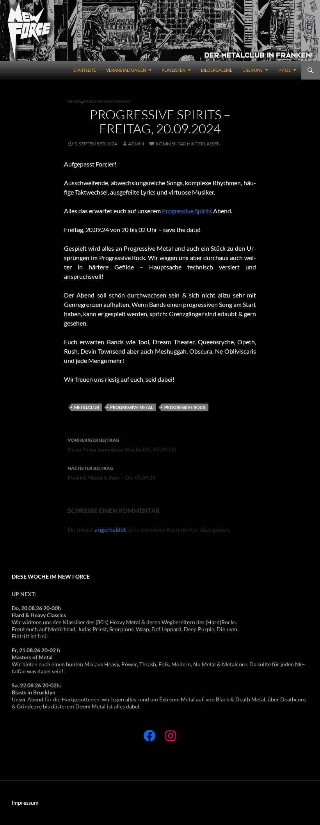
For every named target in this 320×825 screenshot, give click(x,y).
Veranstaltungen (126, 70)
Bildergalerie (216, 70)
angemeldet (110, 529)
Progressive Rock (185, 407)
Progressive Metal (131, 407)
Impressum (25, 802)
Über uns (252, 70)
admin (136, 144)
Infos (284, 70)
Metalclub (86, 407)
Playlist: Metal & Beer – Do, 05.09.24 (112, 473)
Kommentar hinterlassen (188, 144)
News (75, 101)
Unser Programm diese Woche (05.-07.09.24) (122, 445)
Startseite (84, 70)
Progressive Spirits (187, 210)
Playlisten (173, 70)
